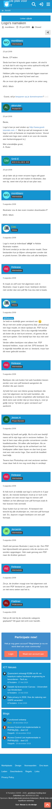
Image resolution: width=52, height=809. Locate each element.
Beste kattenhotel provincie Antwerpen (24, 798)
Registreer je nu (37, 643)
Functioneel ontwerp (17, 719)
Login (10, 654)
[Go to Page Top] (47, 805)
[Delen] (48, 32)
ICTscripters (12, 682)
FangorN (11, 733)
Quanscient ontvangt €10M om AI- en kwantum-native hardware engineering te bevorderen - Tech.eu (26, 676)
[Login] (41, 4)
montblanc (9, 27)
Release (9, 318)
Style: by (26, 805)
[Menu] (48, 4)
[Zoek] (34, 4)
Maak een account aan (33, 654)
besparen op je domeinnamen (29, 96)
